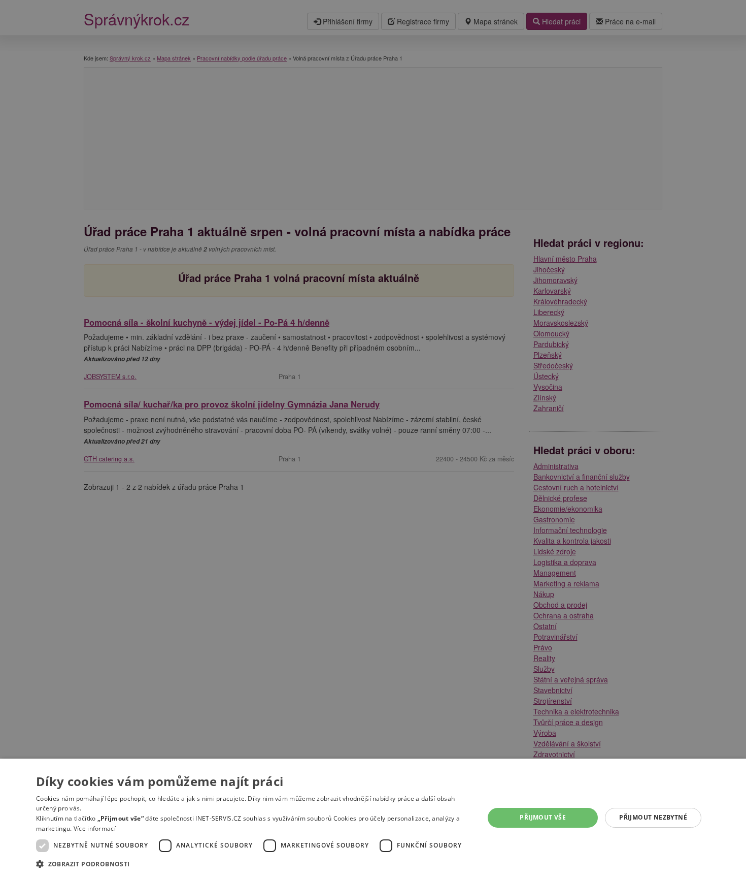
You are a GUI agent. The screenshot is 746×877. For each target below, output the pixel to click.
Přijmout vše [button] (543, 817)
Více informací (95, 828)
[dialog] (373, 818)
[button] (253, 863)
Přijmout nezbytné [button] (653, 817)
